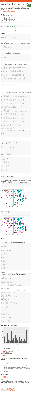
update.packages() (13, 17)
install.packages (4, 22)
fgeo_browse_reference (5, 48)
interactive (4, 45)
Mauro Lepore (6, 387)
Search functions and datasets (6, 10)
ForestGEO (4, 8)
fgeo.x (17, 7)
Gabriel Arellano (11, 387)
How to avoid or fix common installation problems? (9, 30)
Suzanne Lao (5, 390)
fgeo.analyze (8, 7)
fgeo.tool (14, 7)
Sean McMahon (9, 390)
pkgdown (28, 387)
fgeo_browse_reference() (17, 43)
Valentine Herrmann (10, 389)
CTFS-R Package (5, 354)
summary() (16, 290)
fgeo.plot (12, 7)
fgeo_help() (10, 43)
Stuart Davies (4, 388)
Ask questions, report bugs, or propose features (9, 11)
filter (3, 178)
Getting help (4, 375)
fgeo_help (3, 46)
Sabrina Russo (13, 390)
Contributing (4, 376)
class (2, 184)
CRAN (13, 20)
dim (1, 133)
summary (2, 311)
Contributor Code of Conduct (6, 377)
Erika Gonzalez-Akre (13, 388)
